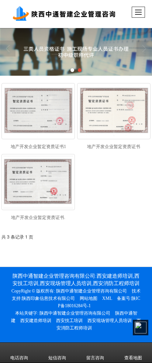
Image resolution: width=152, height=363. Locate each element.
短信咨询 (57, 357)
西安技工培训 (69, 320)
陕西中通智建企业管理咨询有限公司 (91, 291)
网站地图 (88, 298)
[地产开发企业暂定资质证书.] (38, 182)
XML (107, 298)
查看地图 (133, 357)
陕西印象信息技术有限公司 (48, 298)
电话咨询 (19, 357)
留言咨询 (95, 357)
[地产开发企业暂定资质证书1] (38, 111)
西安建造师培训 (35, 320)
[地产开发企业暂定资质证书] (114, 111)
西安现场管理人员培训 (109, 320)
